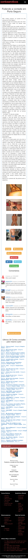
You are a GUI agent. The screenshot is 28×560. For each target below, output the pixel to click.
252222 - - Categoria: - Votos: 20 (13, 369)
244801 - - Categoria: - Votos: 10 (11, 414)
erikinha (8, 297)
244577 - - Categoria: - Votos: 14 (14, 420)
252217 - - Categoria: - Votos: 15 (13, 372)
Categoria (6, 497)
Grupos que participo (21, 532)
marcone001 (9, 306)
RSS (19, 511)
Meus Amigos (21, 527)
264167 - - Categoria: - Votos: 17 (13, 347)
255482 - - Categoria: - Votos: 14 (11, 363)
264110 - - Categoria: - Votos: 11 (12, 350)
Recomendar (18, 249)
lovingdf (8, 290)
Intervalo (6, 495)
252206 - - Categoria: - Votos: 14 (12, 375)
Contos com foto (8, 503)
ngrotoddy (9, 320)
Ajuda (19, 503)
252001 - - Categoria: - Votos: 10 (12, 388)
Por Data (6, 502)
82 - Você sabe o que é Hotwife (12, 545)
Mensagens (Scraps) (21, 521)
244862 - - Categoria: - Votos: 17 (14, 410)
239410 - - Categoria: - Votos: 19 (12, 440)
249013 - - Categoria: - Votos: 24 (13, 404)
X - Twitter (6, 530)
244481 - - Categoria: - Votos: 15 (13, 428)
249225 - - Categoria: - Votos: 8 (13, 398)
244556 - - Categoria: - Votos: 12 (13, 424)
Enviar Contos (7, 505)
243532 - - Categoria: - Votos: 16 (14, 431)
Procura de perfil (8, 524)
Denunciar (14, 257)
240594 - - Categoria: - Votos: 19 (11, 434)
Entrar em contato (20, 505)
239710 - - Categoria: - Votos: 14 (12, 437)
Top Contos (7, 500)
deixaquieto (9, 314)
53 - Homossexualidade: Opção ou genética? (15, 549)
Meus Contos (21, 519)
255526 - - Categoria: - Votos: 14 (13, 356)
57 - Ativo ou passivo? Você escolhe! (13, 550)
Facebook (18, 261)
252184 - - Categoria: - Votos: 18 (12, 379)
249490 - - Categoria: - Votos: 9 (11, 391)
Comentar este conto (14, 333)
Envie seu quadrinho (20, 497)
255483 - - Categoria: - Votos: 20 (12, 359)
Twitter (10, 261)
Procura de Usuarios (7, 518)
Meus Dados (21, 517)
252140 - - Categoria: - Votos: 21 (13, 385)
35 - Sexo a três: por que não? (11, 547)
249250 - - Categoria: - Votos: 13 (12, 394)
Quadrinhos (21, 495)
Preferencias (21, 528)
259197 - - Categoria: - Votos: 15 (13, 353)
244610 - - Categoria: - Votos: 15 (13, 417)
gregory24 (9, 281)
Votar (8, 249)
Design (20, 530)
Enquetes (20, 534)
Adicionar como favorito (15, 253)
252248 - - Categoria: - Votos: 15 (12, 366)
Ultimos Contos (8, 498)
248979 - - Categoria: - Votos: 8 (12, 407)
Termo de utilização (20, 508)
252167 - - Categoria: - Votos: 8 (12, 382)
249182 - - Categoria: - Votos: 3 (12, 401)
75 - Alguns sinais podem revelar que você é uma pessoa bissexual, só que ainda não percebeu (15, 542)
